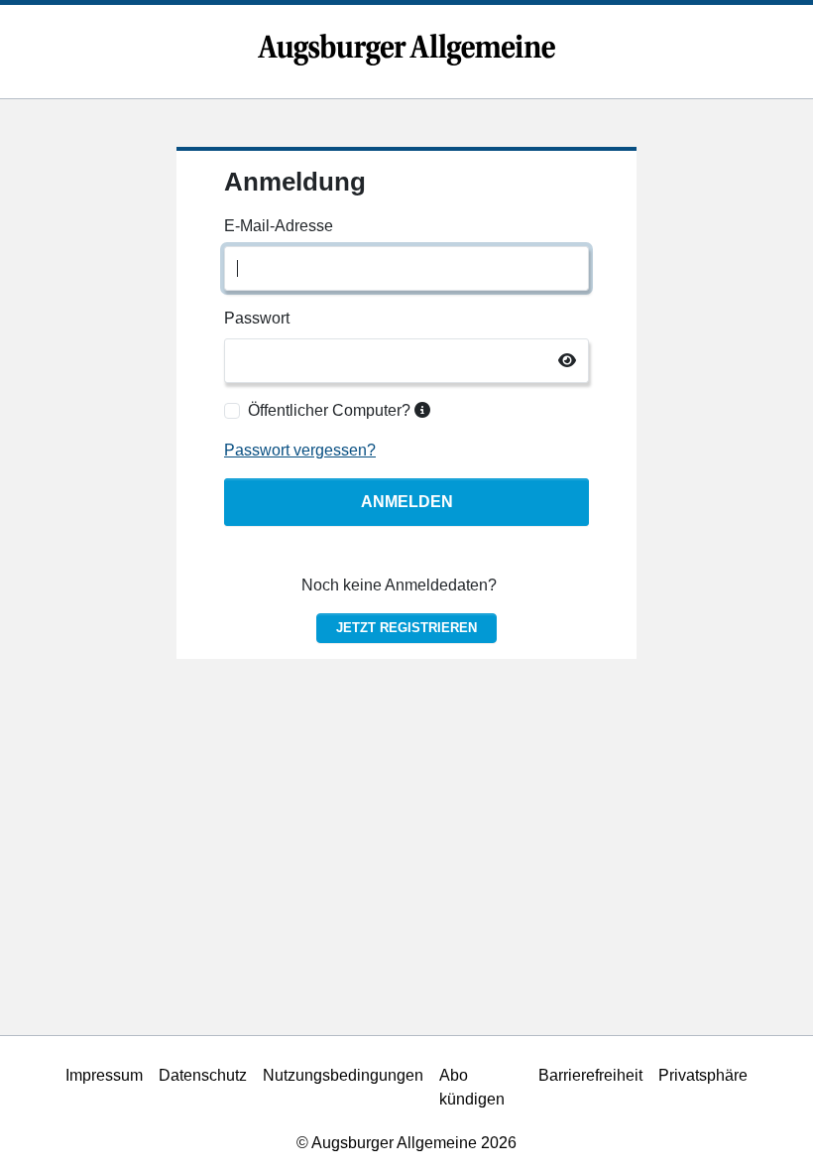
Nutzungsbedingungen (343, 1075)
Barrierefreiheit (590, 1075)
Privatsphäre (703, 1075)
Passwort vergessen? (300, 450)
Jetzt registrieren (406, 627)
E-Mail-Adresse (278, 225)
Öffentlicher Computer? (331, 410)
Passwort (257, 318)
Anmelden (407, 501)
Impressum (104, 1075)
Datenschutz (203, 1075)
